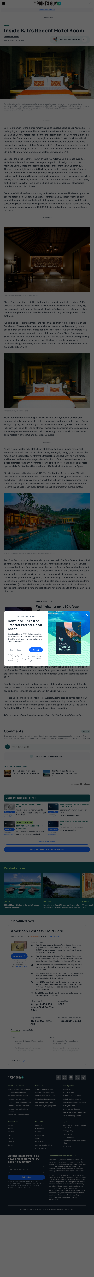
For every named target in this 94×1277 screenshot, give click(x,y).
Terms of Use (36, 657)
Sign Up (36, 650)
